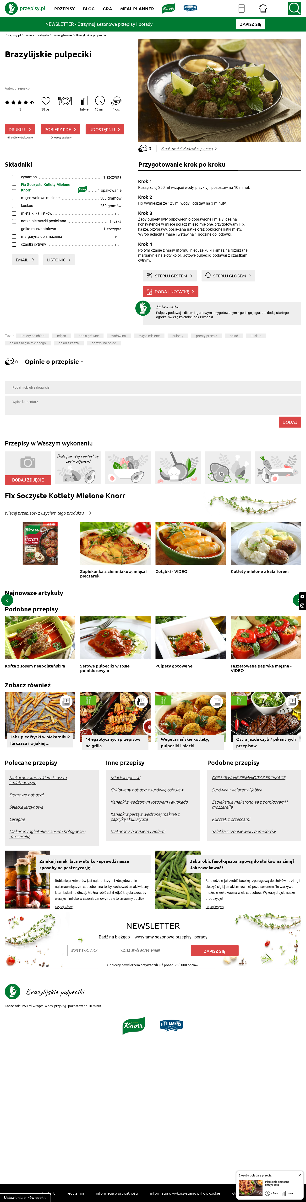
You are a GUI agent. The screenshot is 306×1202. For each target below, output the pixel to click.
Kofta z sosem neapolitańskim (35, 665)
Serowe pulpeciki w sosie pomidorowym (105, 668)
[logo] (25, 8)
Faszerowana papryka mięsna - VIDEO (261, 668)
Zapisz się (214, 951)
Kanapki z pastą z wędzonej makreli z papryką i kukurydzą (145, 816)
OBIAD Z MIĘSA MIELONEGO (28, 343)
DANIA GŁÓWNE (89, 336)
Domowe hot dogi (26, 794)
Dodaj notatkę (172, 291)
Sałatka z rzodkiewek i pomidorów (244, 831)
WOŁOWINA (118, 336)
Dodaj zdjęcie (28, 479)
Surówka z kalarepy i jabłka (237, 789)
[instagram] (302, 605)
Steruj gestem (171, 275)
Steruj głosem (229, 275)
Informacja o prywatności (117, 1193)
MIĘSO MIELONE (149, 336)
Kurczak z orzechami (231, 818)
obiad (234, 336)
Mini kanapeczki (125, 777)
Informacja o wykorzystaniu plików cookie (185, 1193)
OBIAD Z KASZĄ (69, 343)
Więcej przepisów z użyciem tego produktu (44, 513)
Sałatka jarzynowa (26, 806)
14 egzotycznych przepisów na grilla (113, 742)
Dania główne (62, 35)
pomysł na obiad (104, 343)
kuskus (256, 336)
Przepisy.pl (13, 35)
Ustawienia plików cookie (25, 1198)
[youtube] (302, 596)
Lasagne (17, 818)
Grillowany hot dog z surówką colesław (147, 789)
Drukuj (17, 129)
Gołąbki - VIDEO (171, 571)
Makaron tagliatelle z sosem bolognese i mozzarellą (47, 834)
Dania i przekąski (37, 35)
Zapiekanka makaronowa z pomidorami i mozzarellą (249, 804)
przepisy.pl (22, 88)
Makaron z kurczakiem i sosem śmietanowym (38, 780)
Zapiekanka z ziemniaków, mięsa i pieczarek (114, 573)
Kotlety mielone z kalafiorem (260, 571)
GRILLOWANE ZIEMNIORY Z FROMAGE (248, 777)
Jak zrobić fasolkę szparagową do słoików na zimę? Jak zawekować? (242, 864)
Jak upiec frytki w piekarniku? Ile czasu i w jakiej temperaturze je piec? (40, 740)
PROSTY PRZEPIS (206, 336)
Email (22, 259)
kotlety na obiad (32, 336)
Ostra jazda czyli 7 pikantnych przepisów (266, 742)
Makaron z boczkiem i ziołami (137, 831)
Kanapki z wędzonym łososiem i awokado (149, 801)
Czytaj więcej (64, 907)
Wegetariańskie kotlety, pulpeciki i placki (185, 742)
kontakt (48, 1193)
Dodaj (290, 421)
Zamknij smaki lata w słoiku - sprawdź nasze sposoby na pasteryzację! (84, 864)
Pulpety (177, 336)
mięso (61, 336)
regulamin (75, 1193)
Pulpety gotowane (173, 665)
